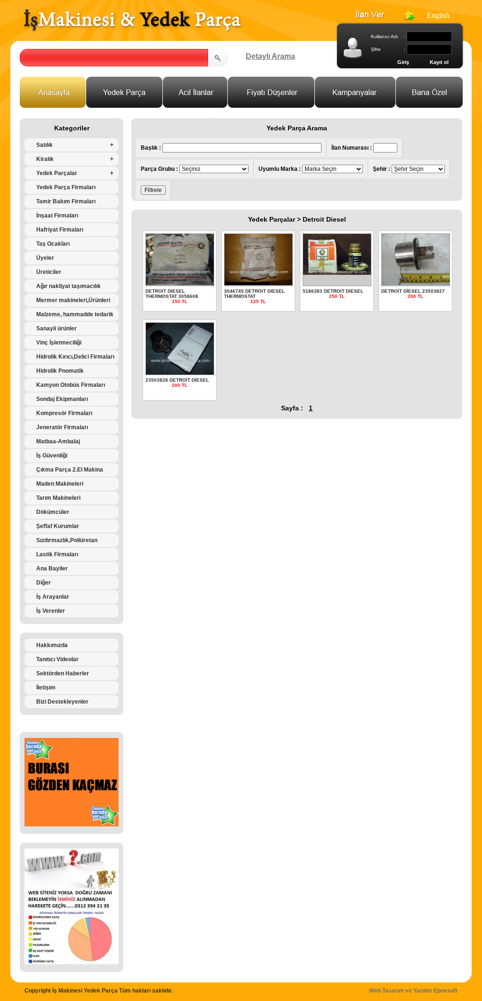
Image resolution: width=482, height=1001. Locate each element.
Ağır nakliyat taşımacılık (68, 286)
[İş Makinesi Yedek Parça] (132, 31)
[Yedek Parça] (124, 105)
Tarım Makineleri (58, 498)
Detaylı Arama (270, 56)
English (438, 15)
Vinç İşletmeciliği (58, 342)
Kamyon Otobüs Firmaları (70, 385)
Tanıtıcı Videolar (57, 659)
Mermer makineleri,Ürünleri (73, 300)
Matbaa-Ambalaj (58, 441)
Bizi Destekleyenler (62, 701)
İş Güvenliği (51, 455)
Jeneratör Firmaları (62, 427)
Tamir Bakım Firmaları (66, 201)
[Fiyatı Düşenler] (271, 105)
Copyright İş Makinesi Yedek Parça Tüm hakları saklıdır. (98, 990)
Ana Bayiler (52, 568)
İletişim (46, 687)
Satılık (44, 145)
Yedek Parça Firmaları (66, 187)
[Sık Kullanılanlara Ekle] (408, 18)
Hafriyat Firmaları (59, 229)
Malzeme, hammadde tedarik (74, 314)
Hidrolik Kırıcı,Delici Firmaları (75, 356)
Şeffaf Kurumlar (57, 526)
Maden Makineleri (59, 483)
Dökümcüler (52, 512)
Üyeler (45, 258)
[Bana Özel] (429, 105)
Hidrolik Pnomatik (60, 371)
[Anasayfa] (53, 105)
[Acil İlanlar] (195, 105)
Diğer (43, 582)
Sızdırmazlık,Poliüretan (66, 540)
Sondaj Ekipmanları (62, 399)
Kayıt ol (439, 62)
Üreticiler (48, 272)
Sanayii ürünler (56, 328)
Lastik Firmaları (57, 554)
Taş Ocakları (53, 243)
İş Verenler (50, 611)
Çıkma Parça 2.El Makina (69, 469)
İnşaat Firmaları (57, 215)
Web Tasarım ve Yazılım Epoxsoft (413, 990)
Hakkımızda (52, 645)
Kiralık (45, 159)
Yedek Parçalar (56, 173)
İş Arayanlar (52, 596)
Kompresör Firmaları (64, 413)
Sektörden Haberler (62, 673)
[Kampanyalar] (355, 105)
